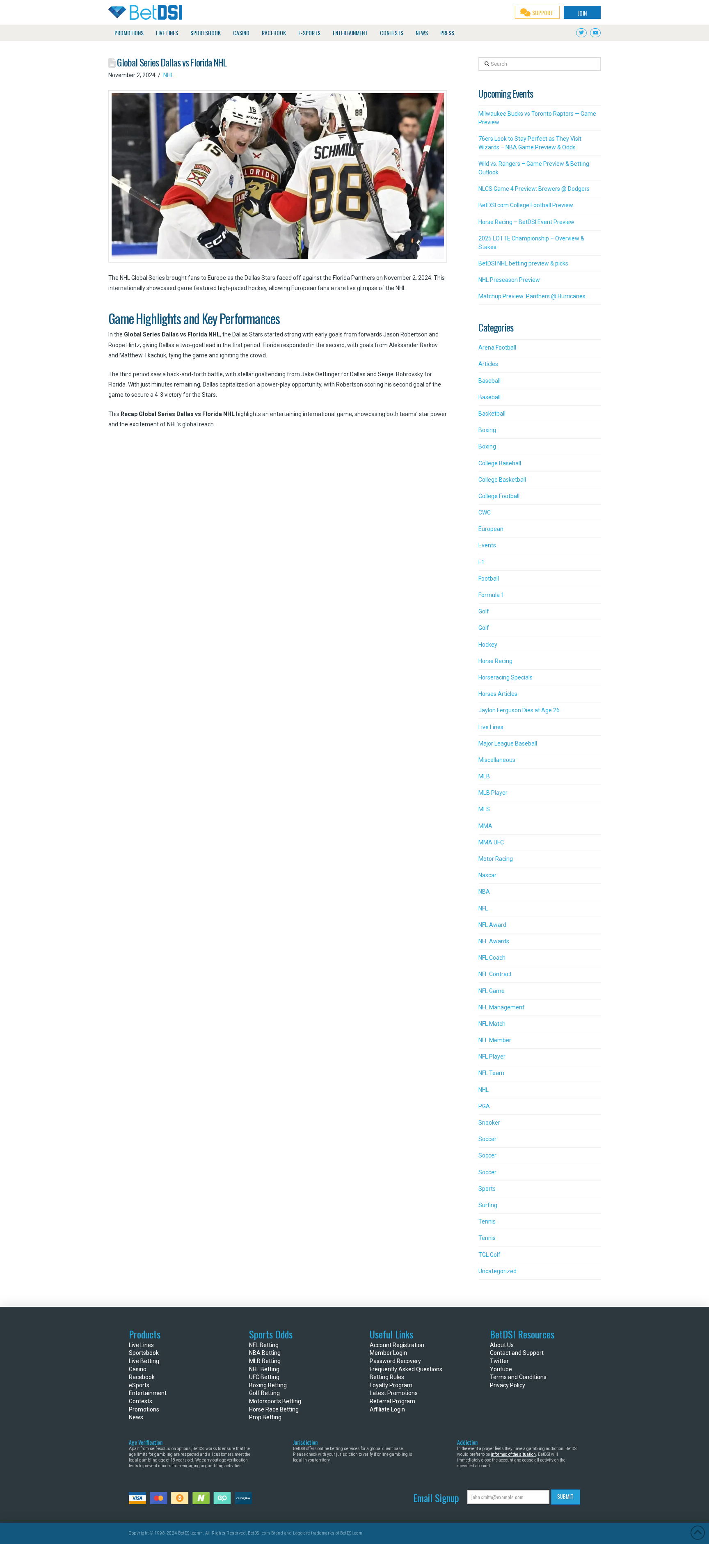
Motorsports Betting (275, 1401)
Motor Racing (495, 858)
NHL (168, 75)
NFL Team (491, 1073)
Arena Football (497, 347)
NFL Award (492, 925)
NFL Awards (493, 941)
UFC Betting (264, 1377)
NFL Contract (495, 974)
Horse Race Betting (274, 1409)
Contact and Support (517, 1353)
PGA (484, 1106)
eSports (139, 1385)
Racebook (142, 1377)
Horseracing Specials (505, 677)
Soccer (487, 1139)
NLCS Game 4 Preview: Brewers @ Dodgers (534, 188)
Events (487, 545)
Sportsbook (144, 1353)
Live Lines (490, 727)
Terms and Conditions (518, 1377)
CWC (484, 512)
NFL (483, 908)
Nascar (487, 875)
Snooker (489, 1122)
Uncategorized (497, 1271)
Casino (137, 1369)
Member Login (388, 1353)
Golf (483, 611)
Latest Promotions (394, 1393)
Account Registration (397, 1345)
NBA (484, 891)
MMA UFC (491, 842)
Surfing (487, 1205)
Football (488, 578)
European (490, 529)
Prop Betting (265, 1417)
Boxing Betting (268, 1385)
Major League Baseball (507, 743)
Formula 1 (491, 595)
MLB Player (493, 792)
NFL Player (491, 1056)
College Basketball (502, 479)
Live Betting (144, 1361)
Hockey (487, 644)
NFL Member (494, 1040)
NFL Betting (264, 1345)
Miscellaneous (496, 760)
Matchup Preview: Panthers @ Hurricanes (531, 296)
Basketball (491, 413)
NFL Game (491, 991)
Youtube (501, 1369)
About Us (502, 1345)
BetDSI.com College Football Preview (525, 205)
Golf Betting (264, 1393)
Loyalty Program (391, 1385)
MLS (484, 809)
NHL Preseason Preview (509, 280)
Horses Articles (497, 694)
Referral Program (392, 1401)
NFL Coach (491, 957)
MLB (484, 776)
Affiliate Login (387, 1409)
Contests (140, 1401)
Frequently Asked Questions (406, 1369)
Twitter (499, 1361)
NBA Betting (265, 1353)
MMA (485, 826)
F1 (481, 562)
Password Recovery (395, 1361)
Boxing (487, 430)
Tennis (487, 1221)
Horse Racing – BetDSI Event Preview (526, 222)
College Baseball (499, 463)
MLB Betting (265, 1361)
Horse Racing (495, 661)
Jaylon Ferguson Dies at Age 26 (519, 710)
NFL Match (491, 1023)
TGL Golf (489, 1254)
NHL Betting (264, 1369)
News (136, 1417)
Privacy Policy (507, 1385)
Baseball (489, 380)
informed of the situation (513, 1454)
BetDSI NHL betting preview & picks (523, 263)
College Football (498, 496)
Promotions (144, 1409)
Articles (488, 364)
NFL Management (501, 1007)
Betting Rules (387, 1377)
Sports (487, 1188)
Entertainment (148, 1393)
